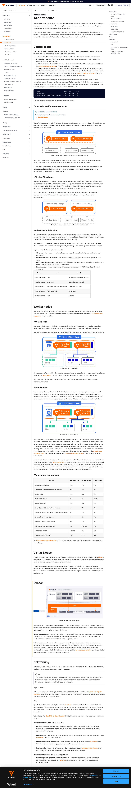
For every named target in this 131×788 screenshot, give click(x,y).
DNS (112, 44)
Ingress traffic (114, 42)
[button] (15, 16)
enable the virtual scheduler (86, 73)
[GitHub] (111, 5)
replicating (62, 760)
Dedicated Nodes (58, 462)
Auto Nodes (47, 375)
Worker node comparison (117, 31)
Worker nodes (113, 24)
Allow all (116, 771)
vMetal (51, 5)
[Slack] (108, 5)
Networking (112, 39)
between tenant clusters (90, 748)
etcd (60, 66)
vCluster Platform (33, 5)
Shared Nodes (43, 117)
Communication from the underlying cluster (117, 52)
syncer (82, 394)
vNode (43, 5)
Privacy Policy (93, 775)
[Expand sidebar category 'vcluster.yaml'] (29, 102)
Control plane (113, 11)
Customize (115, 776)
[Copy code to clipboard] (102, 91)
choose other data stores (47, 66)
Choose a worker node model (74, 453)
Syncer (111, 37)
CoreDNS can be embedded (55, 716)
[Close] (129, 1)
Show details (27, 784)
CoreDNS (68, 705)
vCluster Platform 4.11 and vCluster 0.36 (71, 1)
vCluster (22, 5)
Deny (116, 781)
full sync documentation (83, 650)
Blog (90, 5)
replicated (93, 741)
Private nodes (114, 26)
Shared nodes (114, 29)
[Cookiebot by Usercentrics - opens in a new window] (11, 784)
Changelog (100, 5)
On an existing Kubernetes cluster (118, 15)
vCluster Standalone (116, 18)
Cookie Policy (28, 777)
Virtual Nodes (113, 34)
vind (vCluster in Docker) (117, 21)
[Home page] (35, 10)
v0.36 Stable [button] (13, 11)
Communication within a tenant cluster (119, 48)
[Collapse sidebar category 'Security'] (29, 111)
